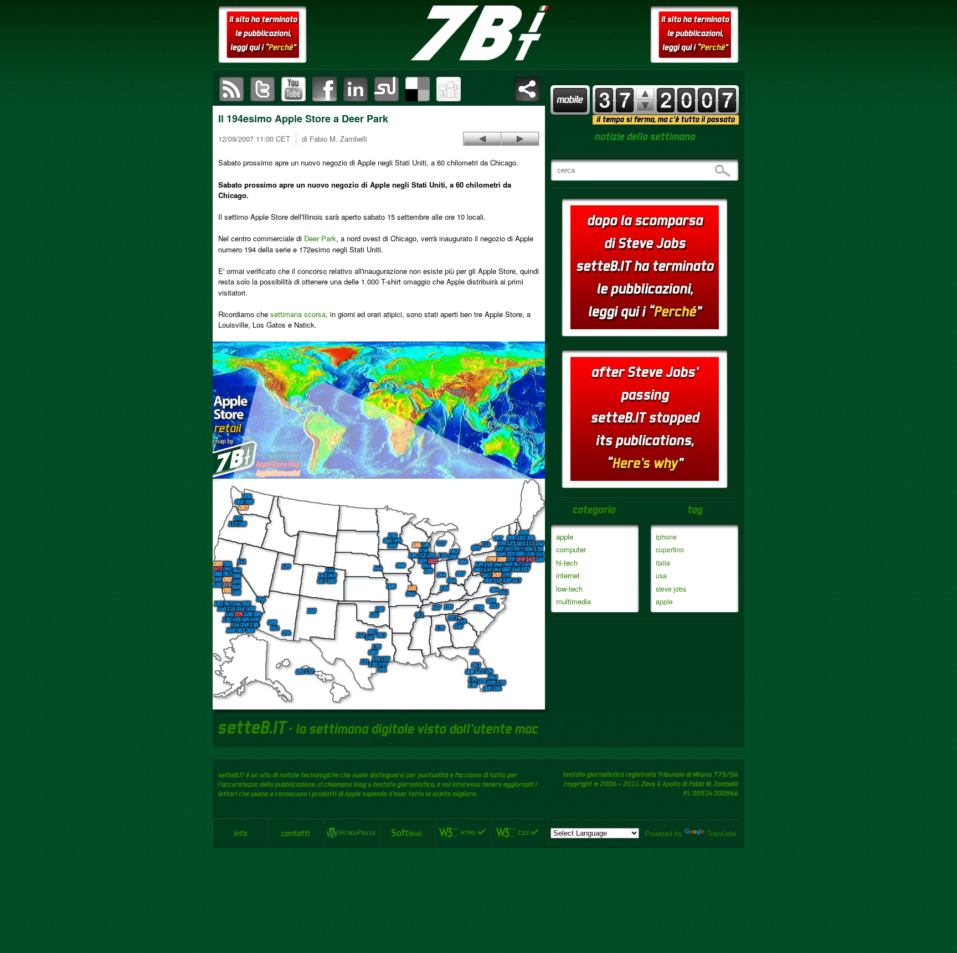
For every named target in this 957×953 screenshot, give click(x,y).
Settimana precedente (645, 105)
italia (663, 562)
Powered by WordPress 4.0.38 (351, 833)
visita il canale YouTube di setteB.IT (293, 89)
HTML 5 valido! (462, 833)
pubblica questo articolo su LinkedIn (355, 89)
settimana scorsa (298, 314)
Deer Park (320, 238)
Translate (721, 833)
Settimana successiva (645, 94)
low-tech (569, 588)
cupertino (670, 549)
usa (661, 575)
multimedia (573, 601)
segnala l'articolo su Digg (448, 89)
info (240, 833)
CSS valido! (517, 833)
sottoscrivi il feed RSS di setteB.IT (231, 89)
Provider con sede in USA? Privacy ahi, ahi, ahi (520, 139)
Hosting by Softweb (406, 833)
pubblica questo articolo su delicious (417, 89)
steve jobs (671, 588)
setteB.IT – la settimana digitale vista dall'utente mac (478, 33)
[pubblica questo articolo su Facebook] (324, 89)
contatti (296, 833)
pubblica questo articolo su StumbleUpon (386, 89)
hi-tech (567, 562)
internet (568, 575)
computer (571, 549)
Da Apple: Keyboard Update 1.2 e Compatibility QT (482, 139)
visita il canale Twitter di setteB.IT (262, 89)
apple (564, 536)
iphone (666, 536)
